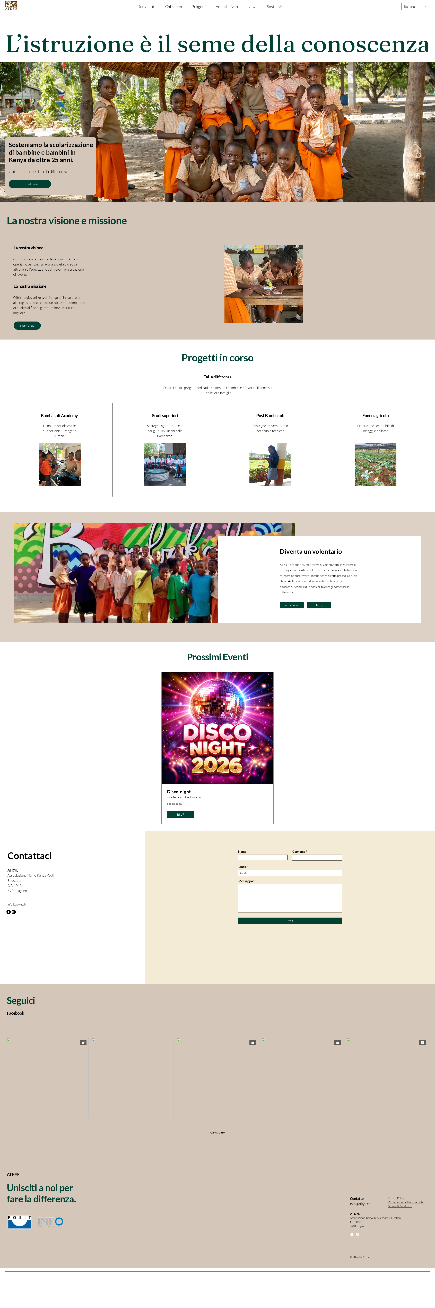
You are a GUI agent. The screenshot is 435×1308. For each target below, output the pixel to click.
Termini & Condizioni (400, 1206)
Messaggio (245, 880)
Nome (242, 851)
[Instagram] (14, 912)
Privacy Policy (396, 1198)
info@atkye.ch (16, 904)
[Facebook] (8, 912)
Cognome (298, 851)
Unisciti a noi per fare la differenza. (41, 1193)
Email (242, 866)
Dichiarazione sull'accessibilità (405, 1202)
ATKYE (13, 1174)
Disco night (179, 791)
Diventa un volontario (311, 551)
